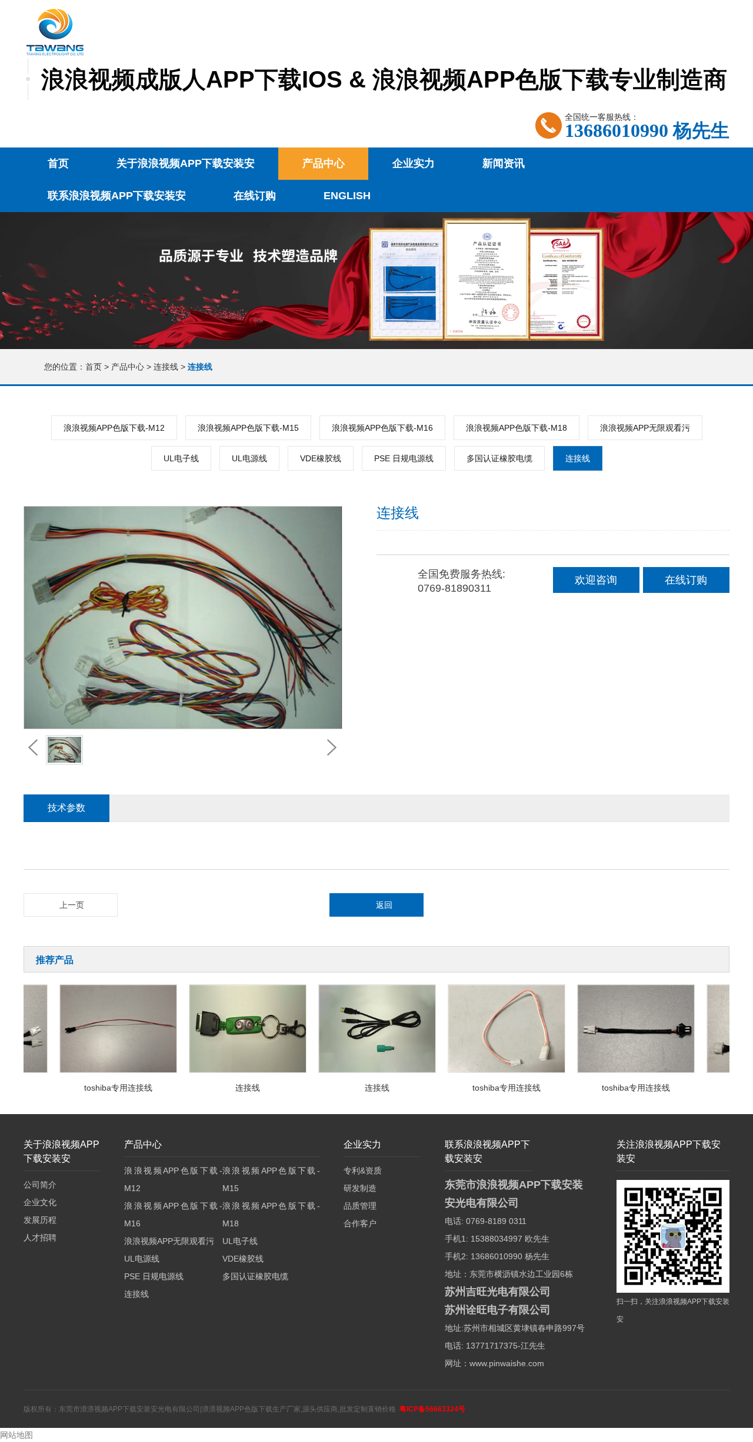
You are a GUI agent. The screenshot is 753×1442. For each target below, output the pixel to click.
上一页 (71, 905)
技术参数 (66, 808)
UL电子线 (181, 458)
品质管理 (360, 1205)
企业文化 (40, 1202)
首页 (58, 163)
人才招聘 (40, 1237)
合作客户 (360, 1223)
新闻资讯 (503, 163)
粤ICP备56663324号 (432, 1409)
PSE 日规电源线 (404, 458)
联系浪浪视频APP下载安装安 (117, 196)
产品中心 (323, 163)
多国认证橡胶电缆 (499, 458)
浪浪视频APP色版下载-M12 (114, 427)
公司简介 (40, 1184)
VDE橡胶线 (320, 458)
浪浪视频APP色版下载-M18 (516, 427)
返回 (384, 905)
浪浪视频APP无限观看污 (645, 427)
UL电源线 (249, 458)
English (347, 196)
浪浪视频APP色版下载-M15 (248, 427)
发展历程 (40, 1220)
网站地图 (16, 1435)
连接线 (167, 366)
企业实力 (413, 163)
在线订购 (255, 196)
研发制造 (360, 1188)
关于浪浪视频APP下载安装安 (185, 163)
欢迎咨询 (596, 580)
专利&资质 (363, 1170)
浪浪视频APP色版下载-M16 (382, 427)
